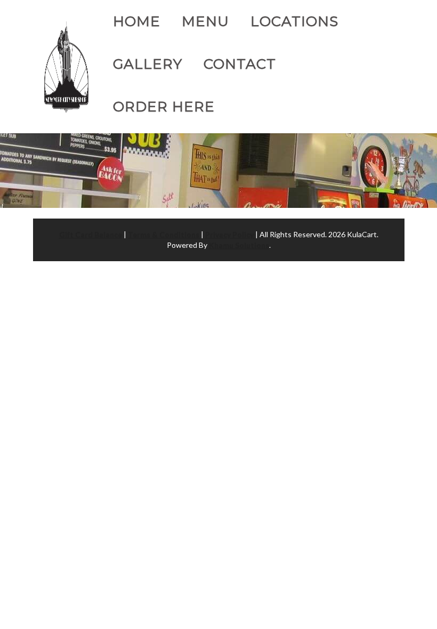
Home (136, 21)
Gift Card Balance (90, 234)
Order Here (164, 106)
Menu (205, 21)
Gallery (147, 63)
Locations (294, 21)
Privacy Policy (230, 234)
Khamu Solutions (239, 244)
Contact (240, 63)
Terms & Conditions (164, 234)
